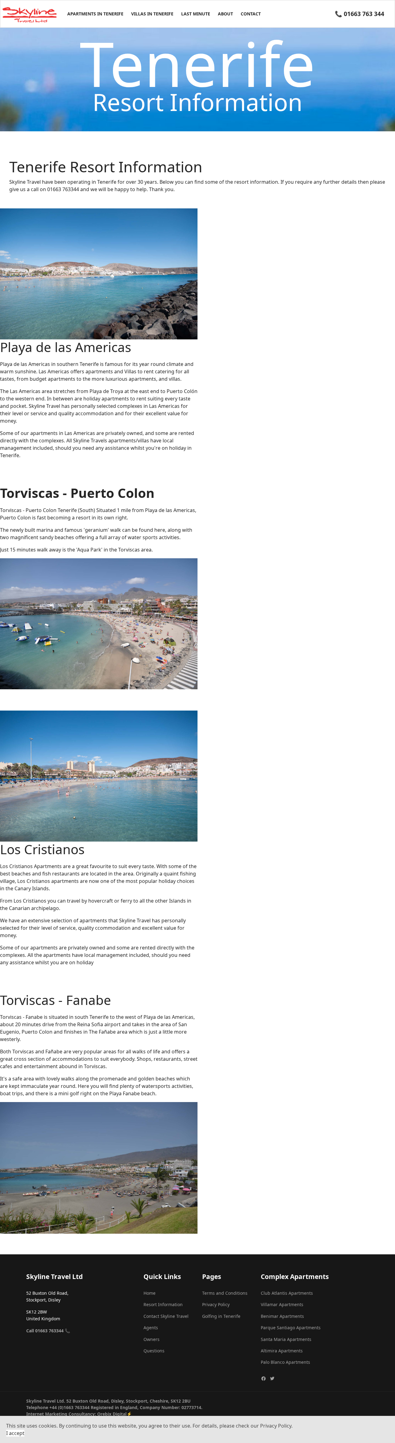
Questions (153, 1351)
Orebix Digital (112, 1414)
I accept (15, 1433)
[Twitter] (272, 1378)
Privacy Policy (216, 1304)
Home (149, 1293)
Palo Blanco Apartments (285, 1362)
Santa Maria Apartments (286, 1339)
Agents (150, 1327)
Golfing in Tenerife (221, 1316)
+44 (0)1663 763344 (69, 1407)
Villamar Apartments (282, 1304)
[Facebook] (263, 1378)
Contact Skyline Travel (166, 1316)
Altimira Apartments (282, 1351)
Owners (151, 1339)
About (225, 14)
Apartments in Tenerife (95, 14)
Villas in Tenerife (152, 14)
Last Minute (195, 14)
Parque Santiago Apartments (291, 1327)
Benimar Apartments (282, 1316)
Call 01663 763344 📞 (48, 1331)
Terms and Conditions (224, 1293)
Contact (251, 14)
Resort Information (163, 1304)
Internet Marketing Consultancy (60, 1414)
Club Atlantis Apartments (287, 1293)
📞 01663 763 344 (359, 14)
